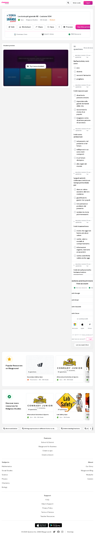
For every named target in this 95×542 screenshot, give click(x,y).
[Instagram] (62, 532)
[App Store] (41, 525)
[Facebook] (58, 532)
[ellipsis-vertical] (59, 27)
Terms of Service (87, 334)
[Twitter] (54, 532)
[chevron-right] (86, 369)
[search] (68, 3)
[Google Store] (55, 525)
